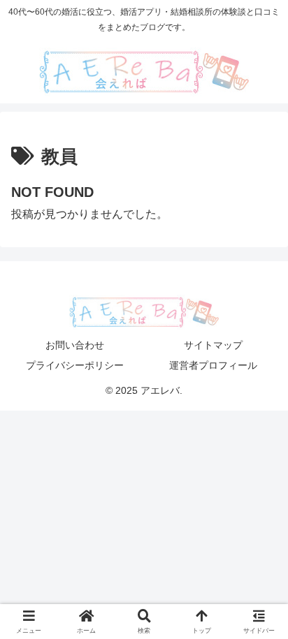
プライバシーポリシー (75, 365)
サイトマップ (213, 345)
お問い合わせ (74, 345)
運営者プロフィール (213, 365)
